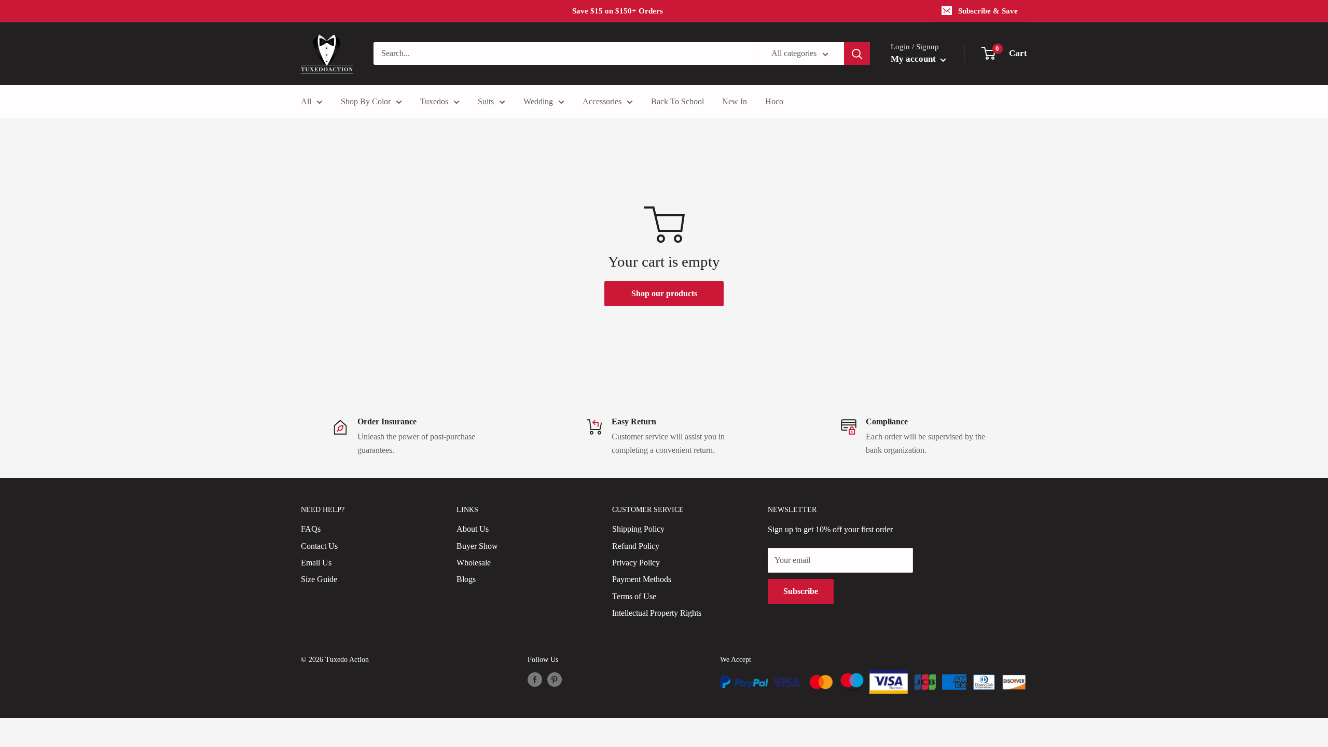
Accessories (602, 101)
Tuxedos (434, 101)
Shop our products (664, 293)
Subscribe (800, 591)
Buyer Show (477, 546)
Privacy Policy (636, 562)
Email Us (316, 562)
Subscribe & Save (988, 11)
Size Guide (319, 579)
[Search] (857, 53)
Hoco (774, 101)
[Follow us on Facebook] (535, 679)
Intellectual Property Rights (656, 612)
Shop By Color (366, 101)
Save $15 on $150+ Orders (617, 11)
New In (734, 101)
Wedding (538, 101)
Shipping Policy (638, 528)
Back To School (677, 101)
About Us (473, 528)
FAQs (311, 528)
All (306, 101)
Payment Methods (641, 579)
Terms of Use (634, 596)
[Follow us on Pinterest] (554, 679)
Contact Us (319, 546)
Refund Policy (635, 546)
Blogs (466, 579)
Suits (486, 101)
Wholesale (474, 562)
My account (914, 59)
